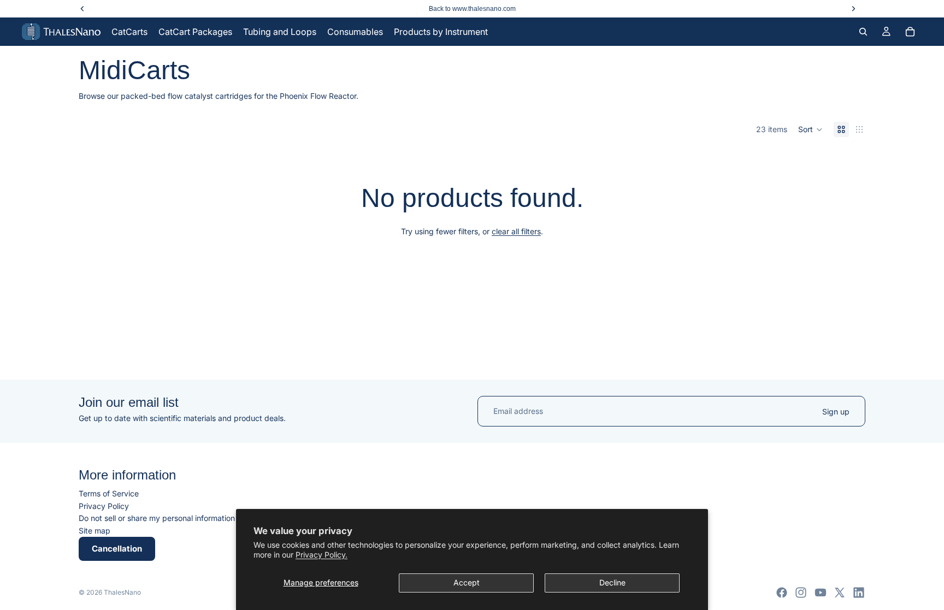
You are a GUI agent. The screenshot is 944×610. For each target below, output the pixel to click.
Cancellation (117, 548)
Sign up (835, 411)
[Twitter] (839, 592)
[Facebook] (781, 592)
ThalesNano (122, 592)
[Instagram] (800, 592)
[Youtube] (820, 592)
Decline (612, 582)
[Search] (863, 32)
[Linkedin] (858, 592)
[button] (810, 129)
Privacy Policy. (321, 554)
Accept (466, 582)
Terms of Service (109, 493)
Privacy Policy (104, 506)
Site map (94, 530)
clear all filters (516, 231)
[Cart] (910, 32)
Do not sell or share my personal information (157, 518)
